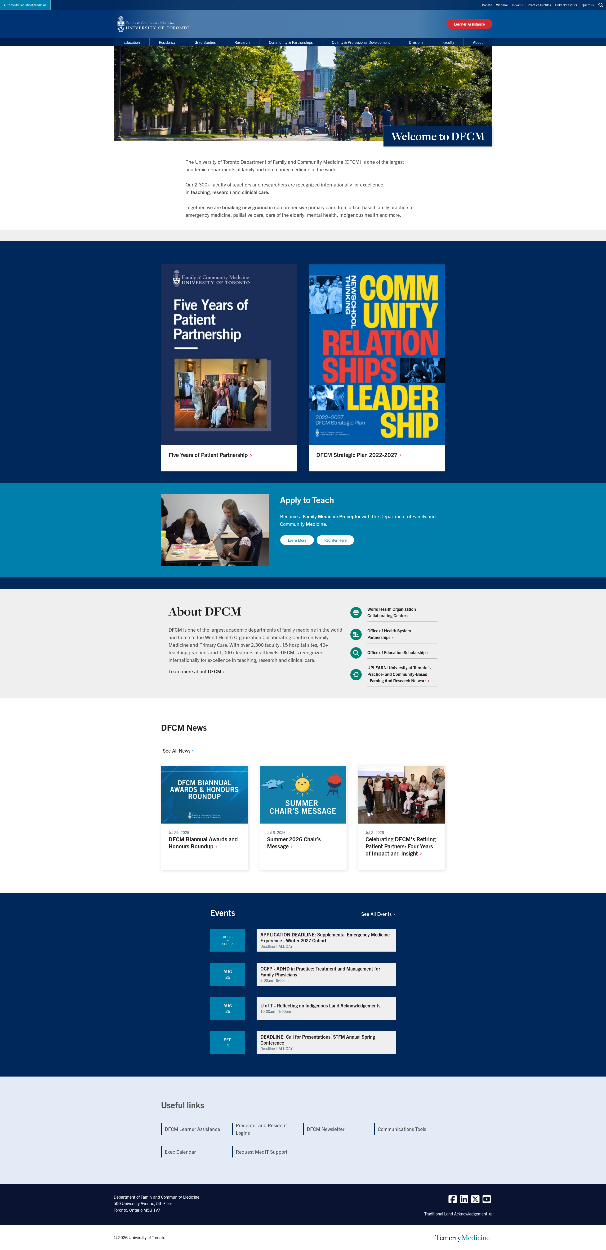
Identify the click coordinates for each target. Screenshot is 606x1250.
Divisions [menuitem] (416, 42)
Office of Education (397, 652)
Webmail (502, 5)
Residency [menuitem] (167, 42)
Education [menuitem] (132, 42)
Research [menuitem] (242, 42)
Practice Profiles (539, 5)
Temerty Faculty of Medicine (27, 5)
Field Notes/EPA (566, 5)
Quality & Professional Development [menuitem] (361, 42)
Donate (487, 5)
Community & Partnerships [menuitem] (291, 42)
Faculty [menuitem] (448, 42)
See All (177, 750)
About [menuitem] (478, 42)
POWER (518, 5)
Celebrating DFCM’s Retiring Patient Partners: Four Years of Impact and (400, 846)
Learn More (297, 540)
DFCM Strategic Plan (357, 454)
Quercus (588, 5)
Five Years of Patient (209, 454)
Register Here (335, 540)
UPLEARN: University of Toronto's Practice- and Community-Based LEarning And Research (399, 674)
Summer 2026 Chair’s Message (294, 842)
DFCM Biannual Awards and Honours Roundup (203, 842)
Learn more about (196, 671)
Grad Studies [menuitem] (205, 42)
